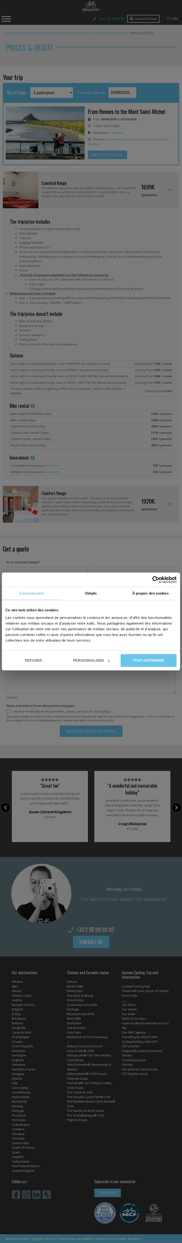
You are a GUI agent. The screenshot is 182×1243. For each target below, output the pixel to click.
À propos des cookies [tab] (150, 593)
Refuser (33, 660)
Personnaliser (88, 660)
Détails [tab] (91, 593)
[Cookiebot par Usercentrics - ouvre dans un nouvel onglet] (156, 579)
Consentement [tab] (31, 593)
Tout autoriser (148, 660)
